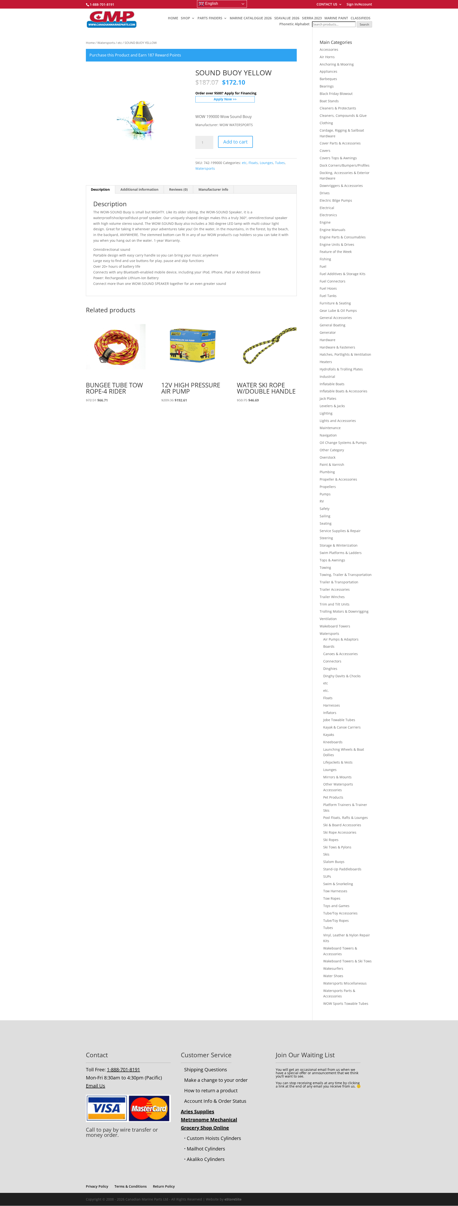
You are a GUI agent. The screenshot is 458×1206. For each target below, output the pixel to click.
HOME (173, 18)
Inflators (329, 712)
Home (90, 43)
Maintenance (330, 428)
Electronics (328, 215)
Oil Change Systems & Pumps (343, 442)
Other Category (332, 450)
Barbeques (328, 79)
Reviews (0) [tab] (178, 189)
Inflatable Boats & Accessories (343, 391)
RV (322, 501)
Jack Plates (328, 398)
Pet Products (333, 797)
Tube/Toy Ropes (336, 920)
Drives (325, 193)
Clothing (326, 123)
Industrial (327, 376)
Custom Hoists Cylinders (214, 1138)
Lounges (266, 162)
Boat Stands (329, 101)
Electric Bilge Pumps (336, 200)
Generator (328, 332)
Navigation (328, 435)
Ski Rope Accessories (339, 832)
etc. (326, 690)
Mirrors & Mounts (337, 777)
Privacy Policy (97, 1186)
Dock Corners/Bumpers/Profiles (345, 165)
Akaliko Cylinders (206, 1159)
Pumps (325, 494)
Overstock (327, 457)
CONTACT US (327, 4)
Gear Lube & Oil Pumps (338, 310)
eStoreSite (232, 1199)
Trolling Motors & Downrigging (344, 611)
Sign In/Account (359, 4)
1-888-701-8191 (123, 1069)
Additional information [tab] (139, 189)
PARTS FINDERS (210, 18)
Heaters (326, 361)
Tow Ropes (331, 898)
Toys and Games (336, 905)
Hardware (327, 340)
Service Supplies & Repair (340, 531)
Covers (325, 150)
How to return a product (211, 1090)
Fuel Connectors (332, 281)
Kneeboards (333, 742)
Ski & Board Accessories (342, 825)
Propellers (328, 486)
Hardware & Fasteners (337, 347)
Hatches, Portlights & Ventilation (345, 354)
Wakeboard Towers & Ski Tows (347, 961)
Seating (326, 523)
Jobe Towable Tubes (339, 720)
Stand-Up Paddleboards (342, 869)
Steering (326, 538)
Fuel (323, 266)
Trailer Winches (332, 597)
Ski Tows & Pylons (337, 847)
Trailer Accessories (335, 589)
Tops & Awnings (332, 560)
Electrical (327, 207)
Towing (325, 567)
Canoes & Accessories (340, 654)
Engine (325, 222)
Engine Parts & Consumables (343, 237)
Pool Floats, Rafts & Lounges (345, 817)
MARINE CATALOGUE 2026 (251, 18)
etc (120, 43)
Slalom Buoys (333, 861)
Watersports (106, 43)
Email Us (95, 1086)
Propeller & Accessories (338, 479)
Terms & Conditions (130, 1186)
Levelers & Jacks (332, 406)
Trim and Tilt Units (334, 604)
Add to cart (235, 142)
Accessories (329, 49)
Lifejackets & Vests (338, 762)
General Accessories (336, 317)
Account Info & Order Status (215, 1101)
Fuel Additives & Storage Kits (342, 274)
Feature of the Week (336, 251)
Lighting (326, 413)
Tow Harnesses (335, 891)
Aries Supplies (197, 1111)
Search (364, 24)
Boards (328, 646)
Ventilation (328, 618)
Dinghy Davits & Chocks (342, 676)
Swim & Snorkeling (338, 884)
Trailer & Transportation (339, 582)
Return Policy (164, 1186)
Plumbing (327, 472)
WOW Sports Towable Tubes (345, 1003)
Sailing (325, 516)
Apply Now (223, 99)
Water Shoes (333, 976)
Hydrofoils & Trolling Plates (341, 369)
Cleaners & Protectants (338, 108)
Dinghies (330, 668)
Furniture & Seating (335, 303)
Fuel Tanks (328, 295)
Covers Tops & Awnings (338, 158)
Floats (253, 162)
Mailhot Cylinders (206, 1148)
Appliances (328, 71)
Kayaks (328, 734)
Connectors (332, 661)
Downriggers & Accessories (341, 185)
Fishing (325, 259)
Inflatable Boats (332, 384)
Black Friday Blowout (336, 93)
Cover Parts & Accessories (340, 143)
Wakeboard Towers (335, 626)
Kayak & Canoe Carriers (342, 727)
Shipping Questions (205, 1069)
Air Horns (327, 57)
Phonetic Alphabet (294, 24)
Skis (326, 854)
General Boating (332, 325)
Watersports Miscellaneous (345, 983)
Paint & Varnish (332, 464)
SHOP (185, 18)
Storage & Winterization (339, 545)
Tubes (280, 162)
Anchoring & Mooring (337, 64)
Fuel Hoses (328, 288)
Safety (324, 508)
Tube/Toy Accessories (340, 913)
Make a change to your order (216, 1080)
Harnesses (331, 705)
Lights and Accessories (338, 420)
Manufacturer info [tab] (213, 189)
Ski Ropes (330, 839)
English (211, 3)
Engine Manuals (332, 229)
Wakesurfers (333, 968)
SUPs (327, 876)
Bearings (327, 86)
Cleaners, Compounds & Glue (343, 115)
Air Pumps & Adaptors (341, 639)
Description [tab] (100, 189)
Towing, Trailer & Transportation (346, 574)
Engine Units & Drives (337, 244)
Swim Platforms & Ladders (341, 552)
